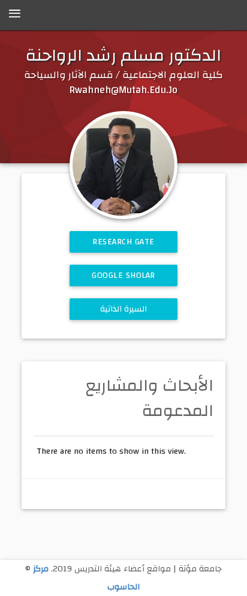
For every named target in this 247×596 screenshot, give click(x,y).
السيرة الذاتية (123, 309)
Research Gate (123, 242)
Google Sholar (123, 275)
